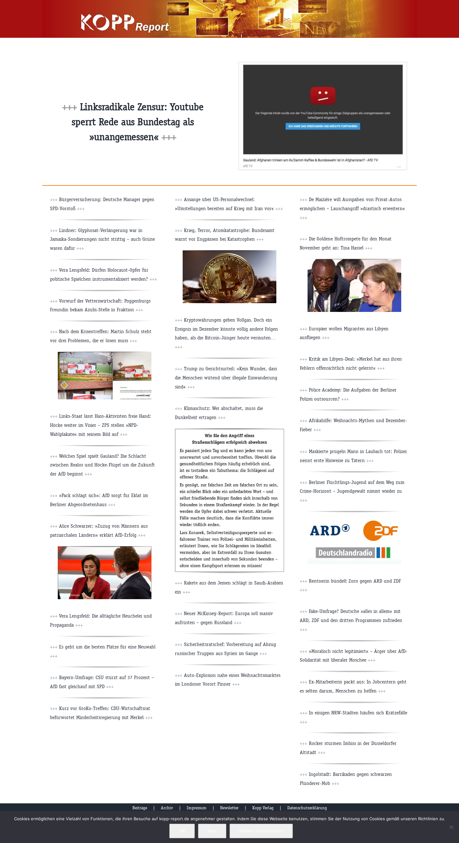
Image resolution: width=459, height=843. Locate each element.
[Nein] (451, 827)
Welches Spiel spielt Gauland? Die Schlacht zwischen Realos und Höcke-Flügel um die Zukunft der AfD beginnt (102, 465)
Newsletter (229, 808)
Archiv (167, 808)
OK (182, 830)
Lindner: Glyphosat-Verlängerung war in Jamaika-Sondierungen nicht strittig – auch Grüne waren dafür (102, 239)
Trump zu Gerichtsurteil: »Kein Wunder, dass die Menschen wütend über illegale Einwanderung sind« (226, 378)
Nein (212, 830)
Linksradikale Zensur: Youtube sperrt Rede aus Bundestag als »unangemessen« (138, 122)
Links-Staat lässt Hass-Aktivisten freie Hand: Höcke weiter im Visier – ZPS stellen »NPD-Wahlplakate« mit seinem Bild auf (100, 425)
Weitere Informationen (261, 830)
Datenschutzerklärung (307, 808)
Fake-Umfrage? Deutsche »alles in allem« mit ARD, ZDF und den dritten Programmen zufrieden (351, 620)
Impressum (196, 808)
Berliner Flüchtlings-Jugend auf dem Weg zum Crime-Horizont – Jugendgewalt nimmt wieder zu (352, 491)
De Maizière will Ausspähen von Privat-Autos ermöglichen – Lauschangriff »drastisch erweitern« (352, 208)
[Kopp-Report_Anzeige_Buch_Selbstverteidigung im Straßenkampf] (229, 431)
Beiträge (139, 808)
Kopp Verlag (263, 808)
